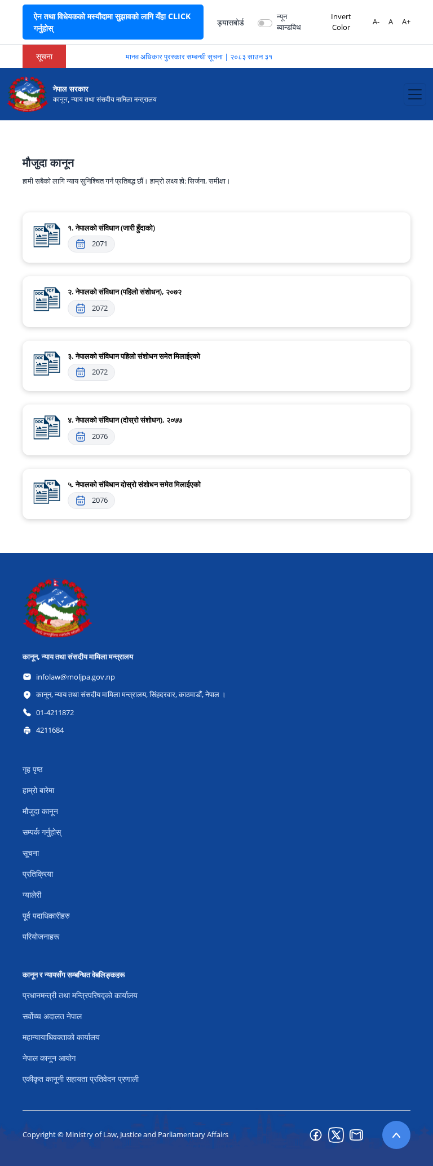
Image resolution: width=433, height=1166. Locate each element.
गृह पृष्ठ (32, 769)
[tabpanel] (216, 336)
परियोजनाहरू (41, 936)
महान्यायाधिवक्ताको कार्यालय (61, 1037)
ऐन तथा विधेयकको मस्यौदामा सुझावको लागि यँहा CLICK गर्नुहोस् (112, 22)
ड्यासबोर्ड (230, 22)
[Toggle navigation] (415, 94)
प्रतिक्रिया (38, 873)
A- (376, 21)
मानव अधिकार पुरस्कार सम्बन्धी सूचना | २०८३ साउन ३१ (190, 56)
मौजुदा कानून (40, 811)
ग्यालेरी (32, 894)
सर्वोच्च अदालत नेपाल (52, 1016)
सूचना (31, 852)
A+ (406, 21)
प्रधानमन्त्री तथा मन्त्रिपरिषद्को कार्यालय (80, 995)
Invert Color (341, 22)
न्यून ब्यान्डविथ (289, 22)
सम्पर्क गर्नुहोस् (42, 831)
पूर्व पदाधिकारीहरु (46, 915)
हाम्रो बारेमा (38, 790)
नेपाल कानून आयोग (49, 1057)
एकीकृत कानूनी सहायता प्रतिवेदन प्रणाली (81, 1078)
